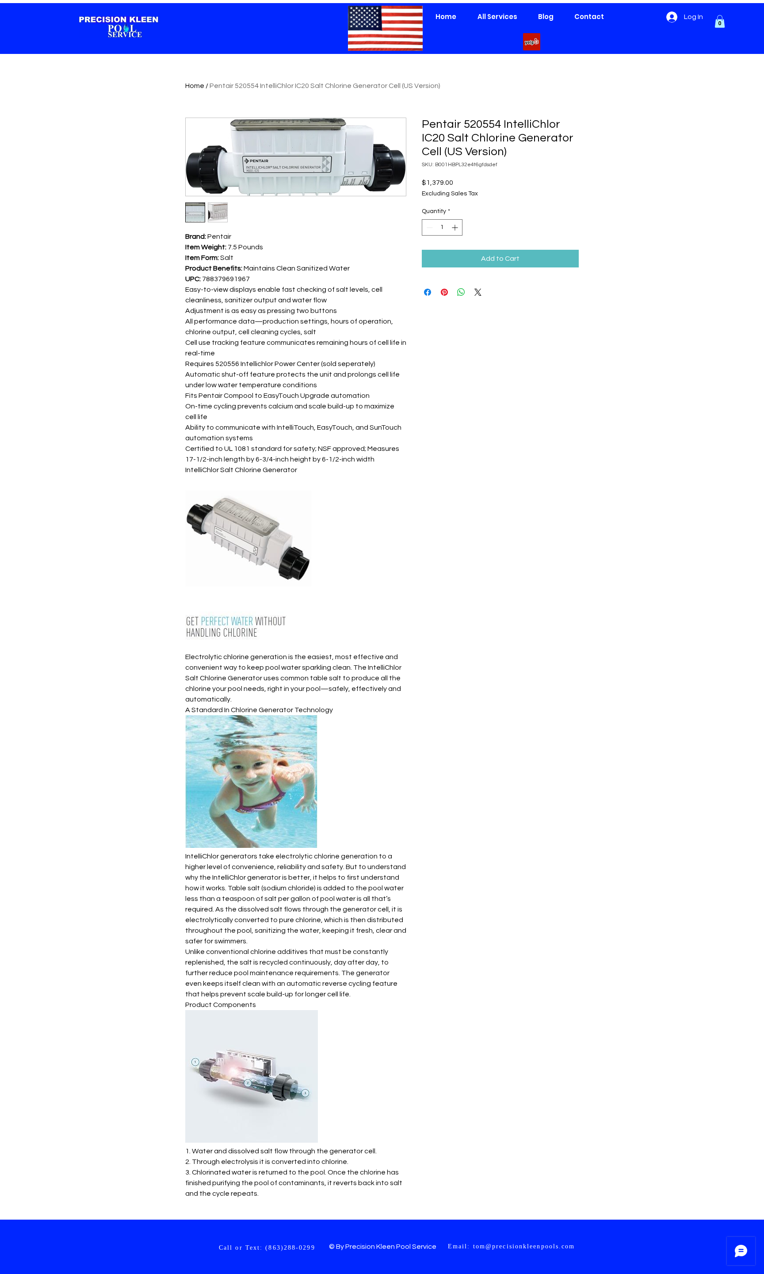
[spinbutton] (442, 227)
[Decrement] (428, 227)
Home (194, 85)
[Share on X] (478, 292)
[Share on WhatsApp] (461, 292)
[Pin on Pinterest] (444, 292)
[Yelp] (531, 41)
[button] (719, 21)
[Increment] (455, 227)
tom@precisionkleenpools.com (524, 1246)
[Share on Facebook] (427, 292)
